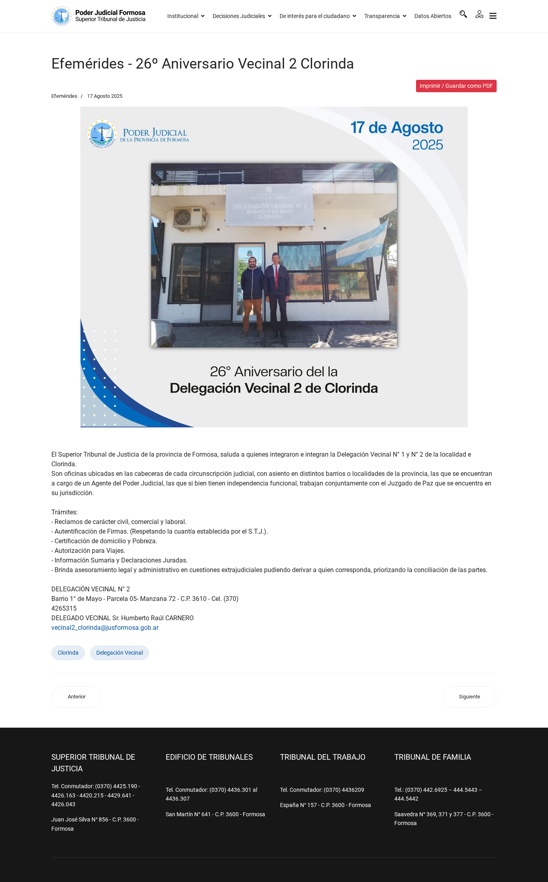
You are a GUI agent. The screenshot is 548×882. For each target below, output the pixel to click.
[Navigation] (493, 16)
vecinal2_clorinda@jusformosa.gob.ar (104, 627)
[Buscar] (463, 14)
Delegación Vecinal (119, 652)
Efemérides (64, 96)
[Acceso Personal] (479, 14)
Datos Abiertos (432, 16)
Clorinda (68, 652)
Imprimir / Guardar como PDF (456, 86)
